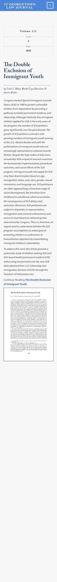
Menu (50, 5)
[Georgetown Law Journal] (28, 5)
